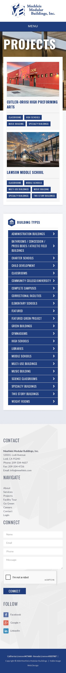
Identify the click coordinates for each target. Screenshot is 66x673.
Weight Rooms (21, 401)
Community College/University (31, 281)
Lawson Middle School (25, 172)
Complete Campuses (24, 288)
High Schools (33, 117)
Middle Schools (34, 182)
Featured (17, 311)
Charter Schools (23, 258)
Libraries (17, 349)
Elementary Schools (24, 303)
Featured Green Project (27, 318)
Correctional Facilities (26, 296)
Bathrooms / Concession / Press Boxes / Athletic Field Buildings (29, 246)
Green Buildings (22, 326)
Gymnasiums (19, 333)
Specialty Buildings (39, 123)
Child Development (23, 266)
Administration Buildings (28, 234)
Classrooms (15, 117)
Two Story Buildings (44, 195)
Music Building (16, 123)
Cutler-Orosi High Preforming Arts (32, 104)
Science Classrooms (24, 379)
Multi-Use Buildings (19, 189)
